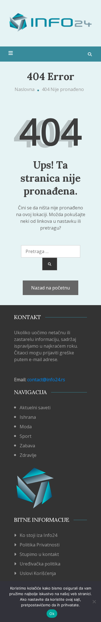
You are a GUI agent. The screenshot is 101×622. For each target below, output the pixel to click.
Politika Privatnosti (39, 545)
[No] (94, 601)
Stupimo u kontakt (39, 554)
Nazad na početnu (50, 288)
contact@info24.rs (46, 380)
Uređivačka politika (40, 564)
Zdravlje (28, 455)
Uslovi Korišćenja (38, 573)
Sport (25, 436)
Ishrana (28, 417)
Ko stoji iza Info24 (38, 535)
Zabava (27, 446)
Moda (26, 427)
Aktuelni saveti (35, 407)
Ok (51, 613)
